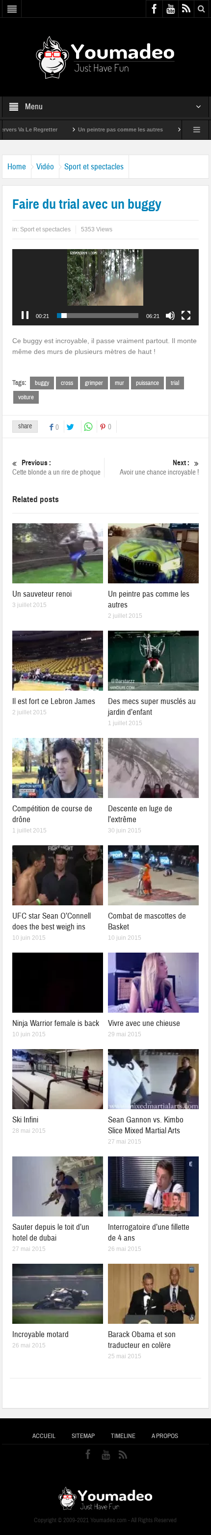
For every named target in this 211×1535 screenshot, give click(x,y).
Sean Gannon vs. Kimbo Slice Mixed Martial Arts (146, 1125)
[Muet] (170, 315)
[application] (105, 287)
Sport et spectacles (94, 166)
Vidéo (45, 166)
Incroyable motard (40, 1334)
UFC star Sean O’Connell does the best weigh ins (51, 921)
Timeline (123, 1436)
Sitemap (83, 1436)
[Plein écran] (186, 315)
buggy (42, 383)
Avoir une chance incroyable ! (159, 467)
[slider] (97, 315)
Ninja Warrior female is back (55, 1023)
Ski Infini (25, 1120)
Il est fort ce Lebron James (53, 701)
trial (175, 383)
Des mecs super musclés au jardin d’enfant (152, 706)
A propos (165, 1436)
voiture (26, 397)
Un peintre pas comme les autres (92, 129)
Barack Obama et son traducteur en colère (142, 1339)
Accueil (43, 1436)
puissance (147, 383)
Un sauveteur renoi (42, 594)
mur (119, 383)
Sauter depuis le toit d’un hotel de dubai (50, 1232)
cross (67, 383)
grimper (94, 383)
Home (16, 166)
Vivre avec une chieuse (144, 1023)
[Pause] (25, 315)
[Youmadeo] (105, 57)
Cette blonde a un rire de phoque (56, 467)
